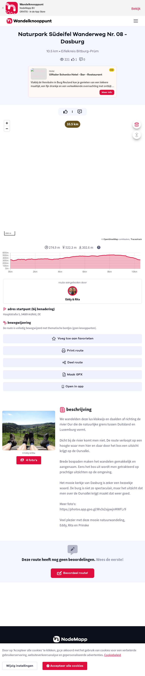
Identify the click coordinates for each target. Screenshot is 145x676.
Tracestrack (136, 239)
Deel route (75, 362)
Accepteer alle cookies (66, 666)
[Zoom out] (7, 128)
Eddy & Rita (72, 299)
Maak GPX (75, 374)
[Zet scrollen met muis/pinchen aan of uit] (137, 135)
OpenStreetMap (110, 239)
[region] (72, 179)
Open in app (74, 386)
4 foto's (31, 460)
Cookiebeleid (112, 655)
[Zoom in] (7, 123)
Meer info (107, 92)
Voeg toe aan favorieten (75, 338)
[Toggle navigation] (135, 21)
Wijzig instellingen (19, 666)
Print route (75, 350)
